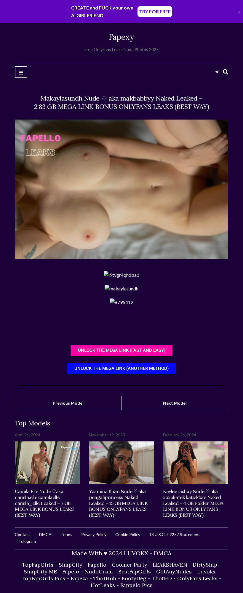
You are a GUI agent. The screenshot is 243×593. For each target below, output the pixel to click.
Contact (22, 534)
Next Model (175, 403)
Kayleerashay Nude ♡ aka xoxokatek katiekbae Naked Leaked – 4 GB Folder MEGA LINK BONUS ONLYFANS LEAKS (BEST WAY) (193, 503)
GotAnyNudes (174, 571)
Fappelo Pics (136, 585)
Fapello (97, 564)
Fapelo (70, 571)
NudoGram (98, 571)
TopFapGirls (37, 564)
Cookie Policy (127, 534)
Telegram (27, 541)
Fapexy (121, 37)
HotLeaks (103, 585)
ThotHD (162, 578)
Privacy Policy (93, 534)
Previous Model (68, 403)
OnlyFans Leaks (197, 578)
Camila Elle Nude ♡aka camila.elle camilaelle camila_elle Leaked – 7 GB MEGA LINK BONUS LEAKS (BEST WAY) (44, 503)
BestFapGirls (134, 571)
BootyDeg (134, 578)
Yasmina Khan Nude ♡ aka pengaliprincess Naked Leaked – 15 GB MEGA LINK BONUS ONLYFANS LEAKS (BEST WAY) (118, 503)
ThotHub (104, 578)
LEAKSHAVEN (170, 564)
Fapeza (79, 578)
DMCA (45, 534)
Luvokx (206, 571)
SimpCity (70, 564)
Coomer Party (129, 564)
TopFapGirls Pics (43, 578)
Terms (66, 534)
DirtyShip (205, 564)
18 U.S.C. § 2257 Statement (174, 534)
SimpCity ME (40, 571)
